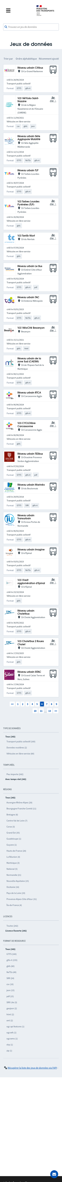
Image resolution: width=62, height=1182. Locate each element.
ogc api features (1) (15, 1026)
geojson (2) (12, 1008)
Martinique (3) (13, 862)
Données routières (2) (17, 747)
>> (56, 710)
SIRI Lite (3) (12, 1002)
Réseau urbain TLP (27, 170)
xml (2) (10, 1020)
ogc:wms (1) (12, 1038)
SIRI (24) (10, 978)
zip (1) (9, 1050)
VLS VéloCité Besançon (31, 328)
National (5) (12, 868)
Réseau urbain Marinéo (31, 485)
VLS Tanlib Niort (26, 236)
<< (12, 704)
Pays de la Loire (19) (16, 893)
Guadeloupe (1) (14, 838)
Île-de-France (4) (14, 905)
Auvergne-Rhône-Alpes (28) (19, 802)
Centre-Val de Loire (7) (17, 820)
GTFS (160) (12, 954)
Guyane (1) (12, 844)
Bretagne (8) (12, 814)
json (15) (10, 990)
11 (41, 710)
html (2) (10, 1014)
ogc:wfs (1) (11, 1032)
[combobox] (31, 27)
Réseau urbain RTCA (29, 393)
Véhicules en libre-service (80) (20, 753)
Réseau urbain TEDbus (30, 454)
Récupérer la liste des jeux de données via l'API (32, 1067)
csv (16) (10, 984)
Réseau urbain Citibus (30, 68)
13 (49, 710)
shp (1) (10, 1044)
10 (35, 710)
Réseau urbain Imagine (31, 550)
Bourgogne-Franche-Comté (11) (21, 808)
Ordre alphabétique (26, 58)
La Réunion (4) (13, 856)
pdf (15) (10, 996)
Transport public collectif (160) (21, 741)
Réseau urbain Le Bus (29, 266)
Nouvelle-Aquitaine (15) (18, 881)
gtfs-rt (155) (12, 960)
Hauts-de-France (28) (16, 850)
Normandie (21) (14, 875)
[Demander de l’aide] (54, 1174)
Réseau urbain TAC (28, 297)
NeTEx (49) (11, 972)
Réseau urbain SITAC (29, 672)
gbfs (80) (10, 966)
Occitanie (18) (13, 887)
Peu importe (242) (15, 774)
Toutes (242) (12, 925)
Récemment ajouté (49, 58)
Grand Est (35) (13, 832)
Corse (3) (11, 826)
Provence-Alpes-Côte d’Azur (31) (22, 899)
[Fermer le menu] (18, 10)
